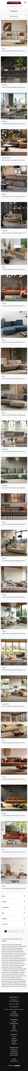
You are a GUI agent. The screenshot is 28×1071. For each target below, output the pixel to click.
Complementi (14, 1051)
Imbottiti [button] (4, 901)
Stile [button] (3, 913)
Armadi (14, 1042)
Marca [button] (3, 896)
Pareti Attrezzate (14, 1023)
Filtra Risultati (13, 16)
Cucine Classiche (14, 1015)
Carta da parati (14, 1055)
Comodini (14, 1038)
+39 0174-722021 (15, 1004)
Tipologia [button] (4, 918)
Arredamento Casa (14, 6)
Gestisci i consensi (18, 1009)
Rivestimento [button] (5, 907)
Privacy (6, 1009)
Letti (14, 1036)
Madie (14, 1025)
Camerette (14, 1043)
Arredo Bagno (14, 1030)
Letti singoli (14, 1040)
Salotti (20, 6)
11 (22, 931)
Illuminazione (14, 1049)
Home (7, 6)
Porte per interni (14, 1053)
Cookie (10, 1009)
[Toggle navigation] (25, 3)
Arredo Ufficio (14, 1061)
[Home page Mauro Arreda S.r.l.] (14, 2)
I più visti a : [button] (5, 924)
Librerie (14, 1021)
